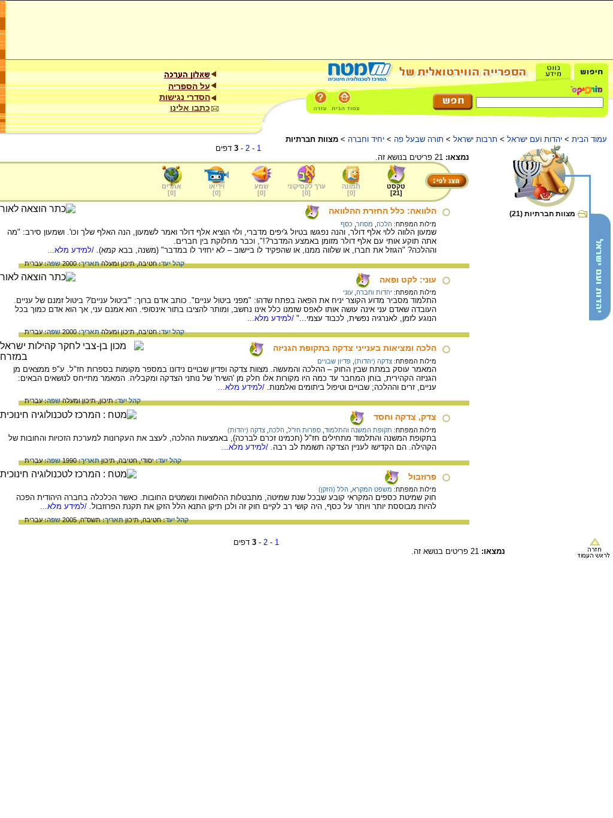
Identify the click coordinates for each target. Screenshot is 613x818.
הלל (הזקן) (333, 489)
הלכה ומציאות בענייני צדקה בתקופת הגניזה (354, 348)
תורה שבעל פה (419, 139)
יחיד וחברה (366, 139)
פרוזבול (422, 476)
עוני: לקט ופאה (408, 279)
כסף (347, 224)
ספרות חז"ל (304, 430)
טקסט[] (396, 189)
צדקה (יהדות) (373, 361)
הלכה (384, 224)
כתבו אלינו (190, 108)
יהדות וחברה (374, 292)
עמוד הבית (589, 139)
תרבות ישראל (475, 139)
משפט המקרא (372, 489)
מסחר (364, 224)
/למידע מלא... (71, 250)
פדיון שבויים (334, 361)
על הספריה (189, 86)
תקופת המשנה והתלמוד (358, 430)
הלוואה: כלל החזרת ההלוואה (382, 211)
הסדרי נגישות (184, 97)
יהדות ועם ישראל (534, 139)
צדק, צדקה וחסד (405, 417)
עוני (348, 292)
